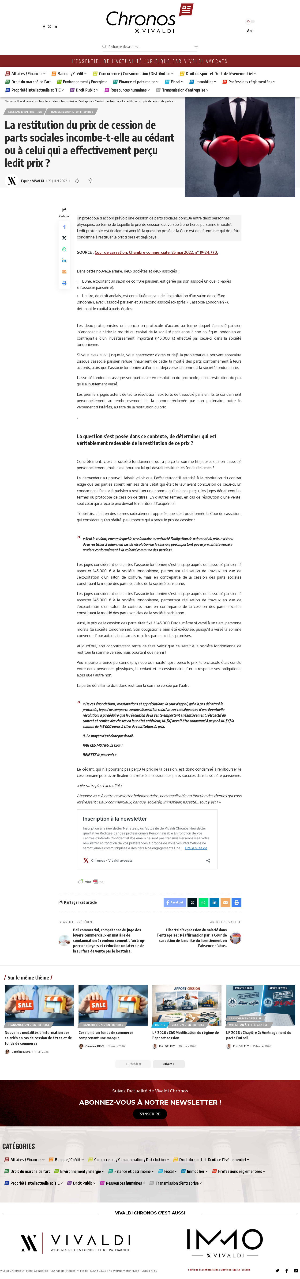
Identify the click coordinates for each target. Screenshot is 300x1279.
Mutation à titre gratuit (249, 1024)
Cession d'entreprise (25, 111)
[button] (250, 31)
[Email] (64, 271)
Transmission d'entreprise (71, 111)
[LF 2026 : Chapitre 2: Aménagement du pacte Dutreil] (260, 1005)
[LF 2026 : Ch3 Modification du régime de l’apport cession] (186, 1005)
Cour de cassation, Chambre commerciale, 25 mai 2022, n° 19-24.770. (156, 252)
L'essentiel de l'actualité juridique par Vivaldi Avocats (150, 61)
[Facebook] (44, 26)
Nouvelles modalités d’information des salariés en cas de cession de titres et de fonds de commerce (38, 1038)
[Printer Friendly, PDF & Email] (91, 881)
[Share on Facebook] (64, 226)
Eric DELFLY (167, 1046)
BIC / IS (160, 1024)
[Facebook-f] (287, 1271)
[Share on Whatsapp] (64, 249)
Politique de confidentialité (203, 1269)
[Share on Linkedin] (64, 260)
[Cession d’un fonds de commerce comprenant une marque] (113, 1005)
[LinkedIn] (55, 26)
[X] (49, 26)
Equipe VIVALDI (32, 181)
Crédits (246, 1269)
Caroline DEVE (20, 1051)
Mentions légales (230, 1269)
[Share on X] (64, 237)
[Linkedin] (296, 1271)
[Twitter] (277, 1271)
